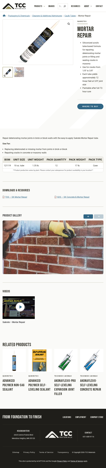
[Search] (65, 6)
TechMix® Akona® (63, 376)
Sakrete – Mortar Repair (14, 322)
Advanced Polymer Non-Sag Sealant (14, 385)
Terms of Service (46, 452)
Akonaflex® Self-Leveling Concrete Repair (90, 385)
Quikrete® (8, 376)
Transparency (63, 452)
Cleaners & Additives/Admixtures (47, 16)
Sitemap (15, 452)
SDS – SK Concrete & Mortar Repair (73, 197)
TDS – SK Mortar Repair (16, 197)
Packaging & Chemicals (19, 16)
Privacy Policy (29, 452)
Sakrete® (82, 21)
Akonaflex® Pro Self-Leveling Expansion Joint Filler (65, 387)
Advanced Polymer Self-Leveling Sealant (39, 385)
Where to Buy (90, 106)
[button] (68, 24)
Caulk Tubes (70, 16)
